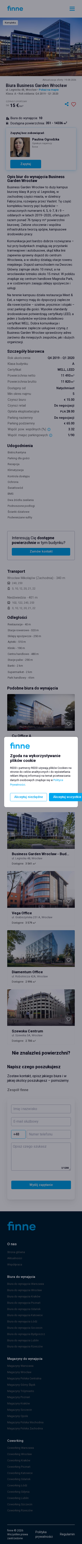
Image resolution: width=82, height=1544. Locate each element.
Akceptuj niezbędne (28, 797)
